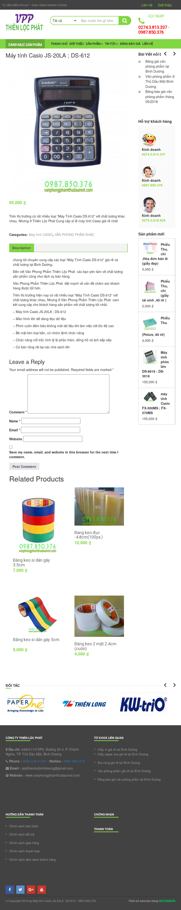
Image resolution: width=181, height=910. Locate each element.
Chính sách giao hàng (24, 842)
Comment (18, 412)
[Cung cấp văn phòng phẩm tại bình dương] (24, 23)
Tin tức (110, 43)
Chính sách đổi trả (21, 834)
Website (15, 438)
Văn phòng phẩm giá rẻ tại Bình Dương (124, 771)
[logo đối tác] (31, 704)
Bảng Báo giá (130, 43)
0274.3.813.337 (152, 27)
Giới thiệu (165, 5)
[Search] (125, 20)
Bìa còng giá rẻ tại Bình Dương (119, 762)
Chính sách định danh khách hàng (32, 859)
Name (14, 421)
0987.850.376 (151, 32)
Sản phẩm (93, 43)
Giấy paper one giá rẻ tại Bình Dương (123, 754)
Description (21, 247)
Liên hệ (146, 5)
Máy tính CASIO (41, 234)
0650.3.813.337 (34, 761)
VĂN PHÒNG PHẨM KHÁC (74, 234)
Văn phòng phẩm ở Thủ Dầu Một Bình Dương (159, 81)
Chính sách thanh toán (24, 851)
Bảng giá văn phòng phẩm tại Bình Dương (156, 66)
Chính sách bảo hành (23, 826)
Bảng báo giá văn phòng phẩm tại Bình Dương (129, 779)
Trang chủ (59, 43)
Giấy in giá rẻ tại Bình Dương (117, 749)
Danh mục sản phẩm (25, 45)
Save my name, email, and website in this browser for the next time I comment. (63, 454)
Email (14, 430)
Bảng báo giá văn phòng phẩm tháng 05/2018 (159, 96)
